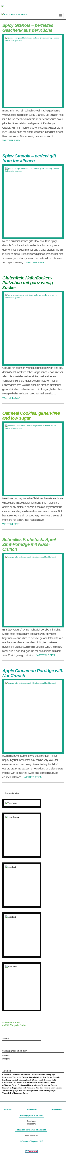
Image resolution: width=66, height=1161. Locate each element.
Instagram (6, 1059)
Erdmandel (16, 1077)
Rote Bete (39, 1088)
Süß (40, 1090)
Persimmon (22, 1085)
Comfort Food (24, 1075)
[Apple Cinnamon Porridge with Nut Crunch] (33, 716)
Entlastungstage (48, 1075)
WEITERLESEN (11, 140)
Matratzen (33, 1082)
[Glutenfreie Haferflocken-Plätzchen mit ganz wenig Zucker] (33, 328)
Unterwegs (46, 1090)
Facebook (5, 1056)
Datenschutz (31, 1109)
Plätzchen (31, 1085)
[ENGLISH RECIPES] (14, 14)
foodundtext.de (31, 1135)
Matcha (26, 1082)
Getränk (15, 1080)
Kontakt (8, 1109)
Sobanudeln (7, 1090)
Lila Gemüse (17, 1082)
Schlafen (47, 1088)
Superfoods (33, 1090)
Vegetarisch (6, 1093)
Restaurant (45, 1085)
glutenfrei (29, 1080)
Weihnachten (17, 1093)
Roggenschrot (17, 1088)
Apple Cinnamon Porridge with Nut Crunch (32, 673)
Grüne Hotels (38, 1080)
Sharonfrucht (56, 1088)
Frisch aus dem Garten (43, 1077)
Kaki (54, 1080)
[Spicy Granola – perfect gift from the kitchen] (33, 201)
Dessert (34, 1075)
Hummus (47, 1080)
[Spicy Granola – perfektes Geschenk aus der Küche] (33, 71)
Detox (39, 1075)
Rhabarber (6, 1088)
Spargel (15, 1090)
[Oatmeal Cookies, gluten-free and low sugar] (33, 458)
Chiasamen (6, 1075)
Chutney (15, 1075)
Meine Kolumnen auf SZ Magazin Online (14, 1024)
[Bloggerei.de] (31, 1151)
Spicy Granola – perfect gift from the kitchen (29, 158)
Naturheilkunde (44, 1082)
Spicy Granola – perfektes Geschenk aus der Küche (27, 28)
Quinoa (38, 1085)
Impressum (56, 1109)
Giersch (22, 1080)
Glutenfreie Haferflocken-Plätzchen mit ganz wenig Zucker (27, 282)
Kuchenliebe (7, 1082)
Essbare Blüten (28, 1077)
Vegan (53, 1090)
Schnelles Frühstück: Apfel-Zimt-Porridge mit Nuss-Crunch (29, 544)
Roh (24, 1088)
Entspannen (7, 1077)
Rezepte (54, 1085)
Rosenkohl (31, 1088)
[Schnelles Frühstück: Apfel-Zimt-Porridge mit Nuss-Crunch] (33, 590)
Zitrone (25, 1093)
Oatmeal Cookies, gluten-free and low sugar (31, 416)
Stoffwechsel (24, 1090)
